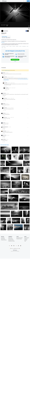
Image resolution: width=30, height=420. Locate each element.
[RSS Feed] (21, 246)
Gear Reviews (3, 238)
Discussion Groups (11, 239)
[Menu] (1, 1)
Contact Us (25, 238)
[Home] (4, 1)
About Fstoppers (26, 237)
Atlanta (7, 46)
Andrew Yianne (4, 135)
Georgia (10, 46)
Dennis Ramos (6, 30)
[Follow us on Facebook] (14, 246)
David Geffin (5, 82)
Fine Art (20, 46)
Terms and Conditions (16, 251)
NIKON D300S (4, 36)
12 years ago (6, 72)
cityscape (14, 46)
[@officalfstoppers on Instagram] (9, 246)
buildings (17, 46)
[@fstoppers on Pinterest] (18, 246)
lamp (2, 47)
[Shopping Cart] (23, 1)
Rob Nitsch (4, 103)
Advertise (25, 239)
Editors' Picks (10, 237)
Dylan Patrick (4, 93)
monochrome (24, 46)
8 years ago (7, 139)
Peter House (4, 113)
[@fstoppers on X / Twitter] (16, 246)
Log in (15, 61)
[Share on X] (28, 31)
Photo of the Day (10, 238)
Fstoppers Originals (3, 239)
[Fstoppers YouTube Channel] (12, 246)
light (27, 46)
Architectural (3, 46)
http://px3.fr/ (2, 42)
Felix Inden (4, 122)
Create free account (15, 59)
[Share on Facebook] (26, 31)
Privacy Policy (12, 251)
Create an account (7, 70)
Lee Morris (4, 72)
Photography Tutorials (19, 237)
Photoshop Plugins (19, 238)
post (4, 47)
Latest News (2, 237)
